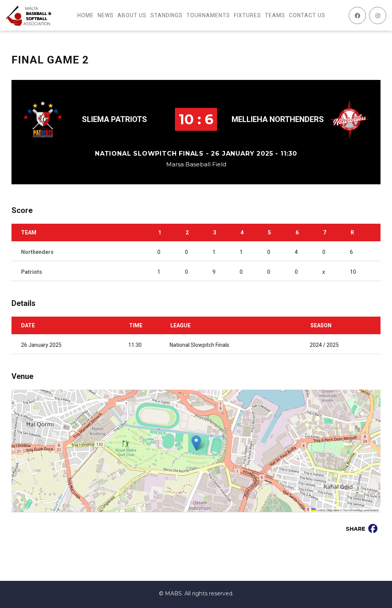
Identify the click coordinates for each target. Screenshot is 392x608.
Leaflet (320, 510)
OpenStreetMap (353, 510)
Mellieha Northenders (278, 119)
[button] (196, 443)
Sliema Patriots (114, 119)
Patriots (31, 272)
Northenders (37, 252)
